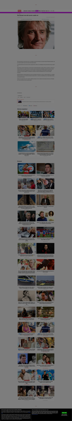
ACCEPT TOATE (64, 412)
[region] (36, 414)
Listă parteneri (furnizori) (35, 414)
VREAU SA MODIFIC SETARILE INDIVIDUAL (64, 415)
